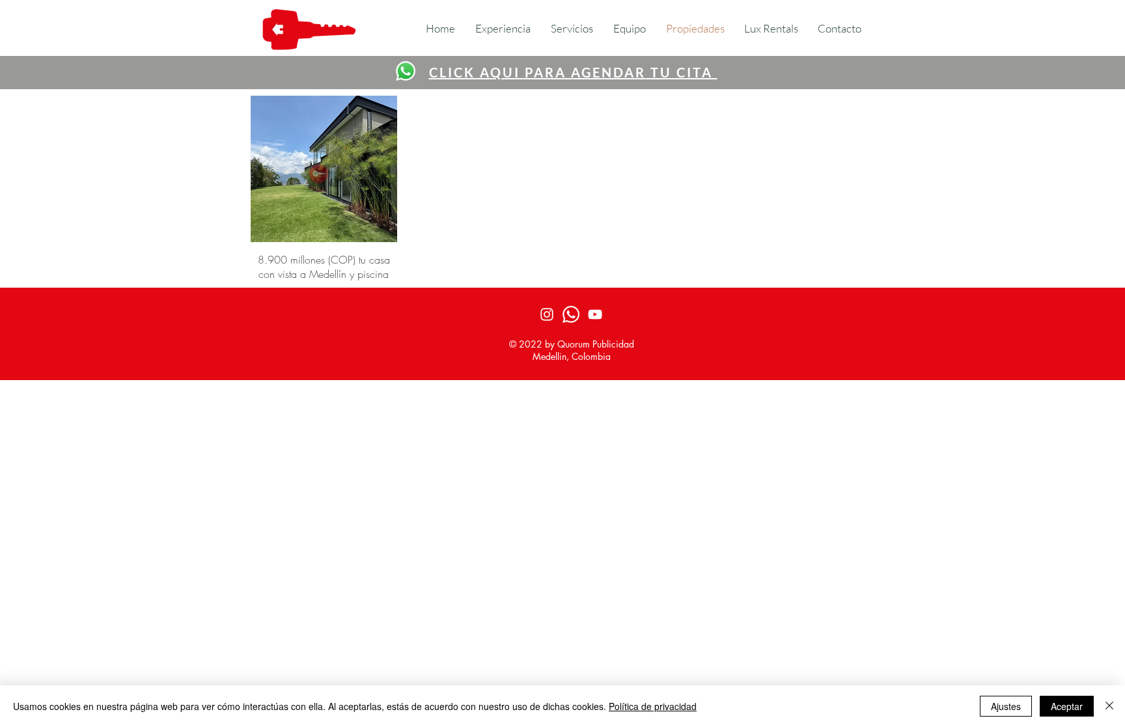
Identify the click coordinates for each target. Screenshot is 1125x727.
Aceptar (1067, 706)
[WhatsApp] (405, 71)
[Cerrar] (1109, 706)
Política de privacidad (653, 706)
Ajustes (1006, 706)
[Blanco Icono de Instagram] (546, 314)
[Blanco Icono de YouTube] (595, 314)
